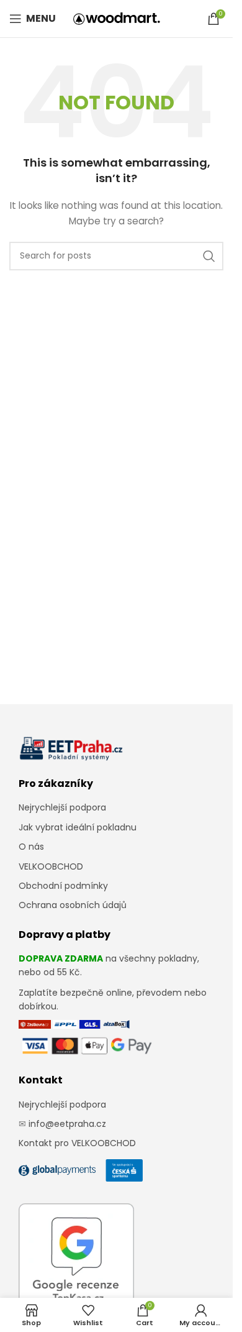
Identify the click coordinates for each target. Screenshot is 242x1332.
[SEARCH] (209, 256)
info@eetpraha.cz (67, 1124)
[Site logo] (116, 18)
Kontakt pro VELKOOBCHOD (77, 1143)
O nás (31, 846)
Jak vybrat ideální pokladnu (78, 827)
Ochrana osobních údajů (73, 905)
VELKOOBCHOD (51, 866)
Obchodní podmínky (63, 886)
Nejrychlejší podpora (62, 807)
